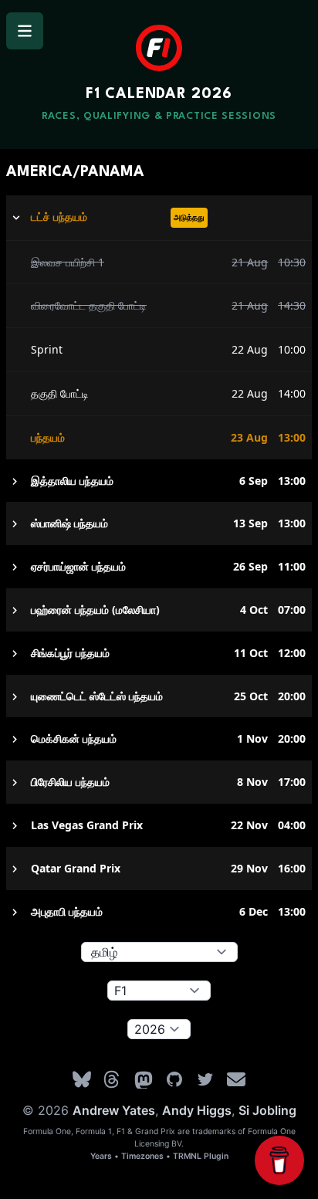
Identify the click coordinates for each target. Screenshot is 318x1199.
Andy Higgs (197, 1110)
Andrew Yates (114, 1110)
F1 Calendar (159, 94)
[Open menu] (24, 30)
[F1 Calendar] (159, 48)
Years (101, 1156)
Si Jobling (267, 1110)
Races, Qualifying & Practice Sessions (159, 116)
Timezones (142, 1156)
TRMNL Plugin (200, 1156)
